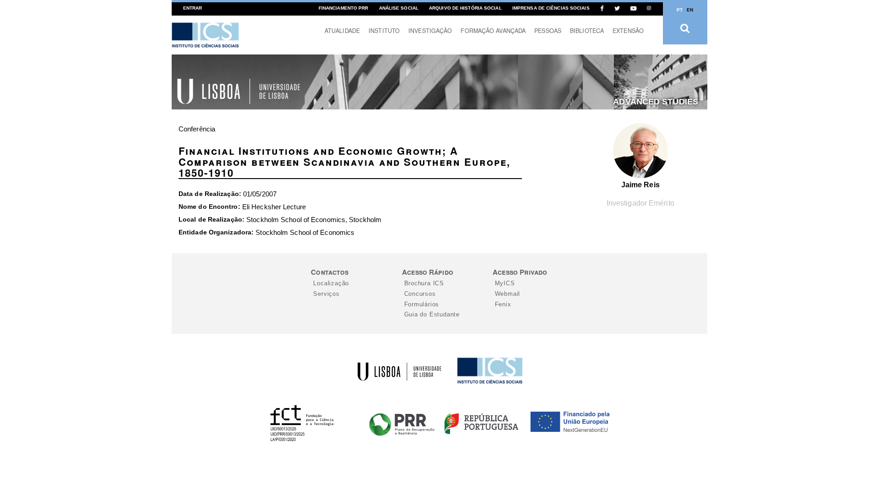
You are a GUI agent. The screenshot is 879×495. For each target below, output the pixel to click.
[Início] (205, 35)
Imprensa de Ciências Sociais (551, 8)
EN (690, 9)
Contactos (329, 272)
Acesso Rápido (427, 272)
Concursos (420, 293)
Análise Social (398, 8)
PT (680, 9)
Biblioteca (587, 31)
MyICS (505, 283)
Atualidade (342, 31)
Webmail (508, 293)
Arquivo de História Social (465, 8)
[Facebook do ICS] (602, 8)
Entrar (192, 8)
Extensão (628, 31)
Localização (331, 283)
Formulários (422, 304)
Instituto (384, 31)
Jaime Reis (640, 185)
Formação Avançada (493, 31)
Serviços (326, 293)
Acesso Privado (520, 272)
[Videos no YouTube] (633, 8)
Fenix (503, 304)
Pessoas (547, 31)
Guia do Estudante (432, 314)
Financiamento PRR (344, 8)
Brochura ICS (424, 283)
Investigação (430, 31)
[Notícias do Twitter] (617, 8)
